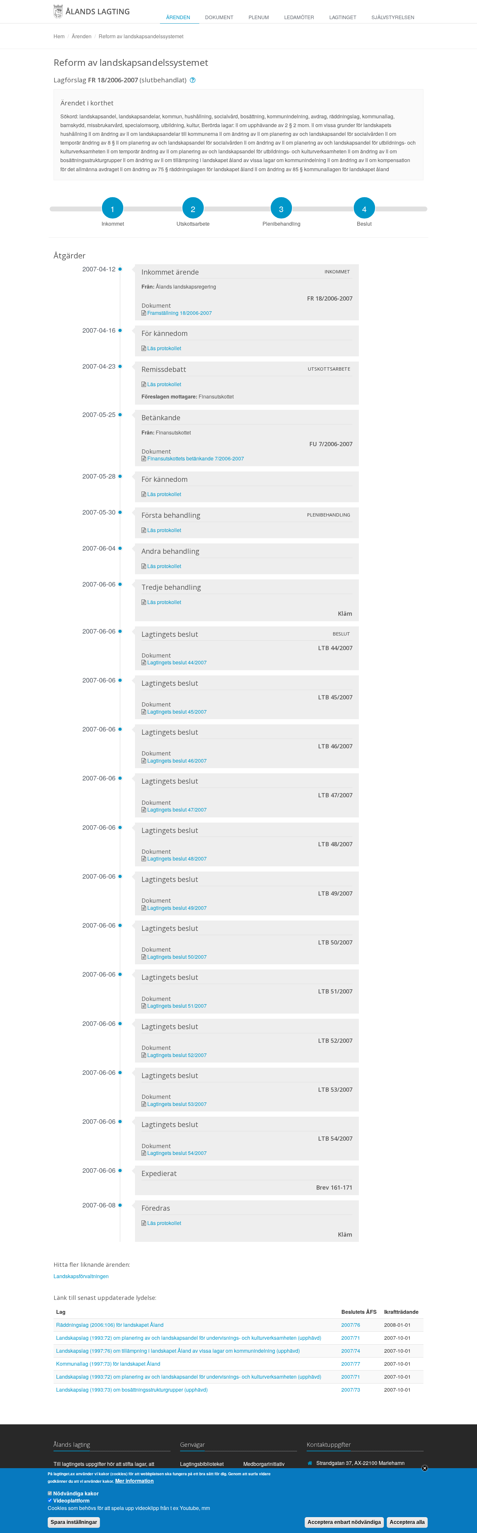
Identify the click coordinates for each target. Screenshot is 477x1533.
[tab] (112, 207)
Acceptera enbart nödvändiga (344, 1522)
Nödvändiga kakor (76, 1493)
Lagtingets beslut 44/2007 (177, 662)
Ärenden (178, 17)
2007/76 (350, 1324)
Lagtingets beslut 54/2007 (177, 1153)
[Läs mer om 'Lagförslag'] (193, 80)
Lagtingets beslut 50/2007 (177, 956)
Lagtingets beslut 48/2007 (177, 858)
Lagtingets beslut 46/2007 (177, 760)
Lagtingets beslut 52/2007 (177, 1055)
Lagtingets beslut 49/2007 (177, 907)
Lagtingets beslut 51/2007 (177, 1005)
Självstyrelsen (393, 17)
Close (425, 1468)
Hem (59, 36)
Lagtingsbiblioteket (202, 1464)
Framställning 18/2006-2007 (179, 312)
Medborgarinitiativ (264, 1464)
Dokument (219, 17)
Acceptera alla (407, 1522)
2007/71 (350, 1337)
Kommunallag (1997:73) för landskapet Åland (108, 1363)
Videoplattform (71, 1500)
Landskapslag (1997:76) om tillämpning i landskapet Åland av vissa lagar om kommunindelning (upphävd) (178, 1350)
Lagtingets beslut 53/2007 (177, 1104)
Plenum (259, 17)
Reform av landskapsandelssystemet (141, 36)
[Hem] (98, 14)
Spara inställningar (74, 1522)
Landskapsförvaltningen (81, 1276)
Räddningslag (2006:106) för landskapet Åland (110, 1324)
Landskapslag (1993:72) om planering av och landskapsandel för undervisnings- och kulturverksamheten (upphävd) (188, 1337)
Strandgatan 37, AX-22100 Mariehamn (360, 1463)
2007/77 (350, 1363)
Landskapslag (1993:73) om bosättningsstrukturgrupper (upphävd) (132, 1389)
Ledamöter (299, 17)
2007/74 (350, 1350)
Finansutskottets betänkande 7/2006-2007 (195, 458)
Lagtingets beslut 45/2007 (177, 711)
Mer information (134, 1480)
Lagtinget (342, 17)
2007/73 (350, 1389)
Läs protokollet (164, 348)
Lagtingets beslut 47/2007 (177, 809)
